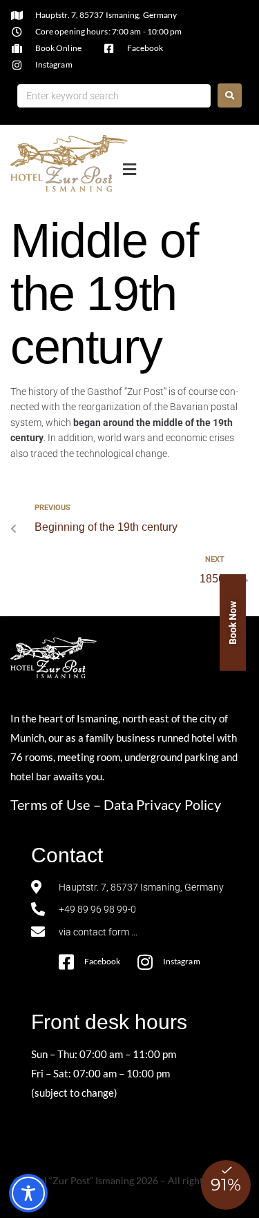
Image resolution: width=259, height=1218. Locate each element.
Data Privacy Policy (162, 804)
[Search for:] (114, 96)
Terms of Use (50, 804)
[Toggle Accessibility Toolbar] (28, 1193)
